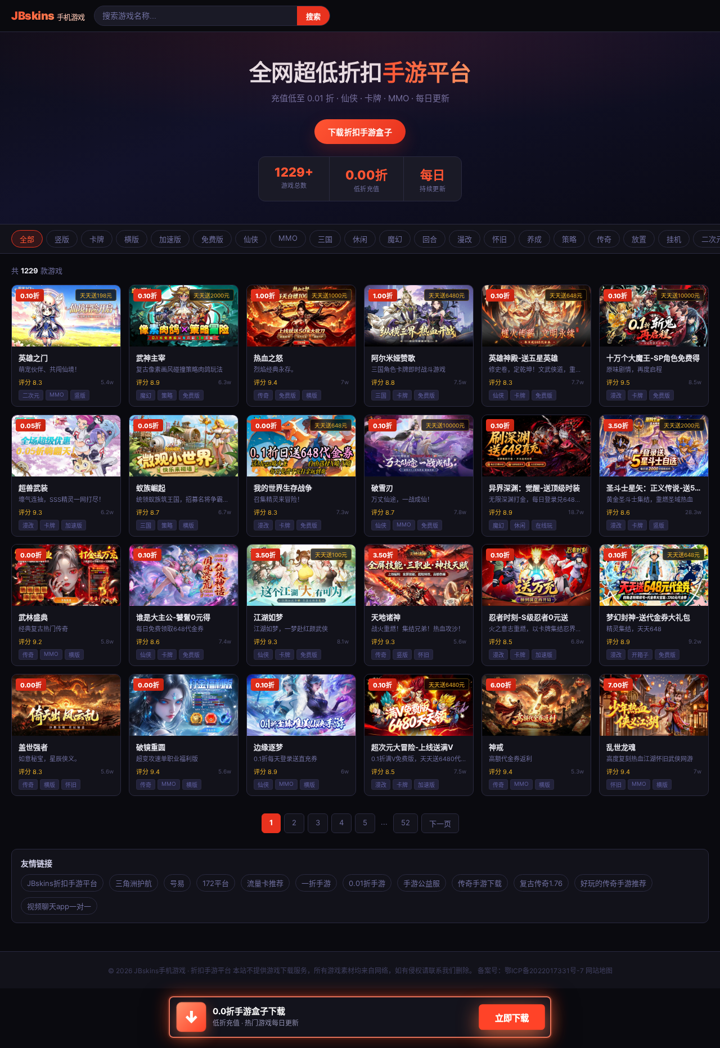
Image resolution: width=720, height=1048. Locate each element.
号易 (177, 883)
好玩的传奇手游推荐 (613, 883)
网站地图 (599, 970)
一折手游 (316, 883)
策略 (569, 239)
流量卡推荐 (265, 883)
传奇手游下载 (480, 883)
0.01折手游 (367, 883)
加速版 (170, 239)
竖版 (62, 239)
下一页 (440, 823)
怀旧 (499, 239)
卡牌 (96, 239)
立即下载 (511, 1018)
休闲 (360, 239)
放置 (639, 239)
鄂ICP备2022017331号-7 (544, 970)
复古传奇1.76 (541, 883)
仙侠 (251, 239)
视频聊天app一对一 (59, 906)
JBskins (48, 16)
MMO (288, 237)
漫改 (464, 239)
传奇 (604, 239)
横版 (131, 239)
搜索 (313, 16)
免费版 (212, 239)
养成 (534, 239)
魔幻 (395, 239)
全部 (27, 239)
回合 (429, 239)
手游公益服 (421, 883)
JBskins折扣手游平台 (62, 883)
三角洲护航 (133, 883)
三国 (325, 239)
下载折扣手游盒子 (360, 132)
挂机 (674, 239)
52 (405, 822)
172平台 (215, 883)
